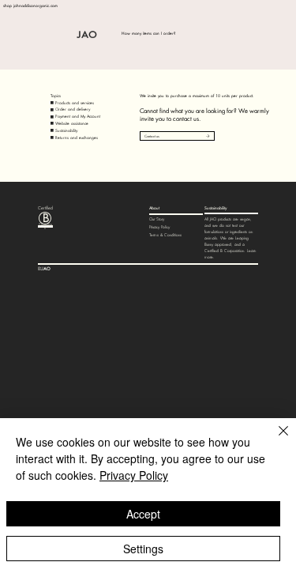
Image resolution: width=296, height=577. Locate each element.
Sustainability (66, 130)
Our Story (156, 219)
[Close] (274, 440)
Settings (143, 548)
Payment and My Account (77, 116)
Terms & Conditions (165, 235)
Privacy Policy (159, 227)
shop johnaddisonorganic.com (30, 5)
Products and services (74, 102)
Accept (143, 514)
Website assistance (71, 123)
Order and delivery (72, 109)
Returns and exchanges (76, 137)
